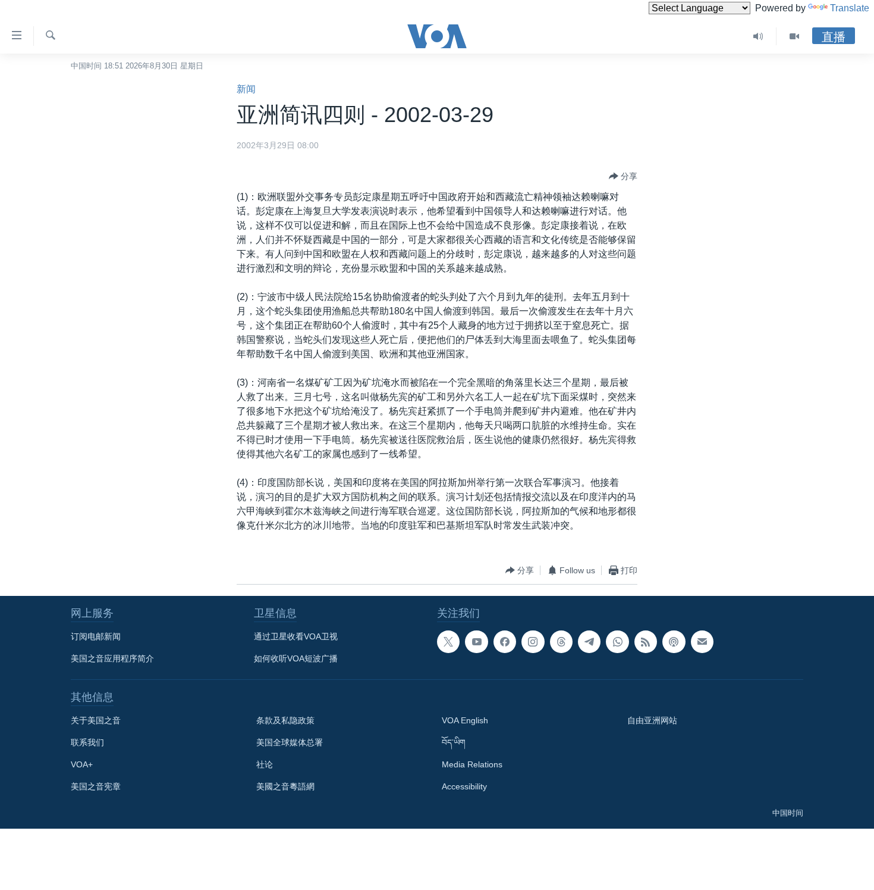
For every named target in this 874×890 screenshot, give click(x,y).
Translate (849, 8)
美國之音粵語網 (285, 786)
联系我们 (87, 742)
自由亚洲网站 (652, 720)
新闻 (246, 89)
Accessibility (464, 786)
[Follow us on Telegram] (589, 641)
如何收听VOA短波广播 (296, 658)
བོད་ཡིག (454, 742)
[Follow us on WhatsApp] (617, 641)
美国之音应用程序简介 (112, 658)
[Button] (623, 176)
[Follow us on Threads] (561, 641)
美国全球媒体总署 (289, 742)
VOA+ (82, 764)
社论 (264, 764)
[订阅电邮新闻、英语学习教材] (702, 641)
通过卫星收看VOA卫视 (296, 636)
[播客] (673, 641)
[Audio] (758, 36)
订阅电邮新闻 (96, 636)
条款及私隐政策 (285, 720)
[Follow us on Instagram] (532, 641)
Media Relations (472, 764)
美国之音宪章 (96, 786)
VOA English (465, 720)
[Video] (794, 36)
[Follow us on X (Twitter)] (448, 641)
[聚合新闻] (645, 641)
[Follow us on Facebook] (504, 641)
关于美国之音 (96, 720)
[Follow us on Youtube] (476, 641)
